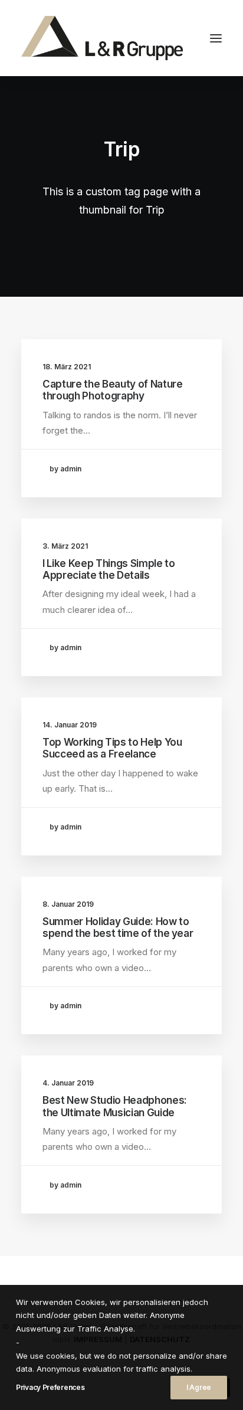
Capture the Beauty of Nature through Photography (112, 390)
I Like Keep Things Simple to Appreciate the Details (108, 569)
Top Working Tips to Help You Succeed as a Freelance (112, 748)
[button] (216, 38)
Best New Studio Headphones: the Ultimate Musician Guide (114, 1106)
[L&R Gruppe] (102, 38)
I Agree (198, 1387)
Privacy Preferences (50, 1387)
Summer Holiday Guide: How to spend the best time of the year (117, 927)
